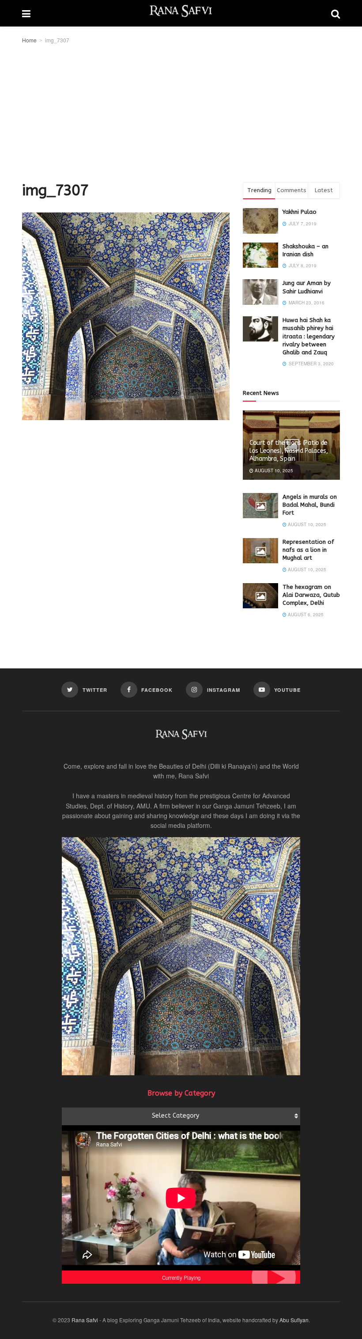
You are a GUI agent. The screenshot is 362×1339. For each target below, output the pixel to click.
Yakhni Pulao (300, 212)
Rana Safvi (85, 1320)
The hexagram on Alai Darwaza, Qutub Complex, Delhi (311, 595)
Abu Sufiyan (294, 1320)
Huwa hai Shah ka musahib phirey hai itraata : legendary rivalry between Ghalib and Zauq (309, 336)
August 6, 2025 (305, 614)
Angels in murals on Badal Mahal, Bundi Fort (310, 504)
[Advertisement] (181, 111)
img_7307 (57, 40)
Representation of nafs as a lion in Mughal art (308, 550)
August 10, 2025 (273, 470)
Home (29, 40)
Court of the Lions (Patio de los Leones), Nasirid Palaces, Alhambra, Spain (288, 451)
